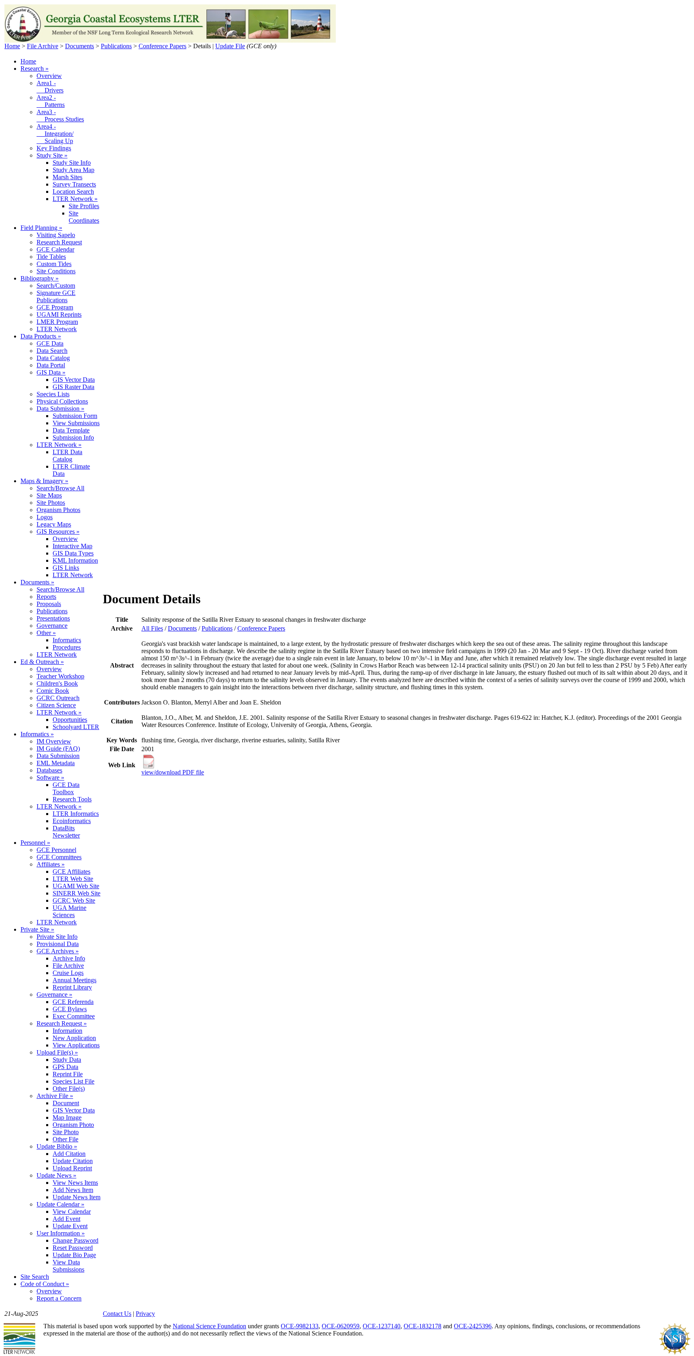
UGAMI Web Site (76, 886)
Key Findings (54, 148)
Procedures (67, 647)
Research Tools (72, 799)
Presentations (53, 618)
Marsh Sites (67, 177)
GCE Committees (59, 857)
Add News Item (73, 1189)
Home (12, 46)
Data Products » (40, 336)
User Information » (61, 1233)
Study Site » (52, 155)
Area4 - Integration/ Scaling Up (55, 133)
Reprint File (68, 1074)
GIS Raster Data (73, 386)
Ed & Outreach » (42, 661)
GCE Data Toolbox (66, 788)
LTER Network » (75, 198)
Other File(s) (69, 1088)
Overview (49, 75)
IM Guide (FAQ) (58, 748)
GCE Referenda (73, 1001)
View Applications (76, 1045)
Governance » (54, 994)
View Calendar (72, 1211)
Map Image (67, 1117)
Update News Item (76, 1197)
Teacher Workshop (60, 676)
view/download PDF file (172, 772)
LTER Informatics (76, 813)
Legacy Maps (54, 524)
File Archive (42, 46)
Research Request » (62, 1023)
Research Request (59, 242)
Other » (46, 632)
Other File (65, 1139)
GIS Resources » (58, 531)
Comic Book (53, 690)
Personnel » (35, 842)
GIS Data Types (73, 553)
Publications (116, 46)
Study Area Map (73, 169)
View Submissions (76, 423)
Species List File (73, 1081)
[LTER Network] (19, 1352)
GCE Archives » (58, 951)
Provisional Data (58, 943)
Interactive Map (72, 546)
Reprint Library (72, 987)
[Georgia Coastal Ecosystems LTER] (170, 40)
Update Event (70, 1226)
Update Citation (73, 1160)
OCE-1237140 (381, 1326)
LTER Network (57, 329)
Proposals (49, 603)
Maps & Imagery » (44, 480)
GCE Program (55, 307)
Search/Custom (56, 285)
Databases (49, 770)
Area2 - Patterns (51, 101)
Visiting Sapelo (56, 234)
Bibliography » (39, 278)
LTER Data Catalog (67, 456)
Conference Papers (162, 46)
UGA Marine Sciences (69, 911)
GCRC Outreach (58, 697)
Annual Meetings (74, 980)
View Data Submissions (68, 1266)
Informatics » (37, 734)
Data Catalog (53, 357)
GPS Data (65, 1066)
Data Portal (51, 365)
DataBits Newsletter (66, 832)
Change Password (75, 1240)
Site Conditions (56, 271)
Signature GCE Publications (56, 296)
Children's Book (57, 683)
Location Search (73, 191)
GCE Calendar (55, 249)
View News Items (75, 1182)
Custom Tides (54, 263)
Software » (50, 777)
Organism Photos (58, 509)
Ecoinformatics (72, 820)
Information (67, 1030)
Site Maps (49, 495)
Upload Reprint (72, 1168)
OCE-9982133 (299, 1326)
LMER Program (57, 321)
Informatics (67, 640)
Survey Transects (74, 184)
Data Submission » (60, 408)
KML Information (75, 560)
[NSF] (675, 1352)
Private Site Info (57, 936)
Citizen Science (56, 705)
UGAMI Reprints (59, 314)
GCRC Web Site (74, 900)
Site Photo (66, 1132)
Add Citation (69, 1153)
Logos (45, 517)
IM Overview (54, 741)
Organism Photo (73, 1124)
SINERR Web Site (76, 893)
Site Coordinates (84, 217)
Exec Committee (74, 1016)
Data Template (71, 430)
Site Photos (51, 502)
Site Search (34, 1276)
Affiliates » (51, 864)
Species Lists (53, 394)
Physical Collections (62, 401)
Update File (230, 46)
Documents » (37, 582)
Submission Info (73, 437)
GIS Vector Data (74, 379)
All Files (152, 628)
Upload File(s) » (57, 1052)
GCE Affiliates (71, 871)
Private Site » (37, 929)
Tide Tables (51, 256)
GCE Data (50, 343)
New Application (74, 1037)
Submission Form (75, 415)
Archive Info (69, 958)
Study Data (67, 1059)
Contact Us (117, 1313)
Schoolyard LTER (76, 726)
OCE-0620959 (340, 1326)
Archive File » (55, 1095)
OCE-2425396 (473, 1326)
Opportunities (70, 719)
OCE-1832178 (422, 1326)
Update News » (56, 1175)
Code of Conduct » (44, 1283)
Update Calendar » (60, 1204)
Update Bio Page (74, 1255)
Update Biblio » (57, 1146)
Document (66, 1103)
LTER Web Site (73, 878)
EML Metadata (56, 763)
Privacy (145, 1313)
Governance (52, 625)
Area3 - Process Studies (60, 116)
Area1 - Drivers (50, 87)
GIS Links (66, 567)
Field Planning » (41, 227)
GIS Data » (51, 372)
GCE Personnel (56, 849)
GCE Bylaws (70, 1009)
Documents (79, 46)
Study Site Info (72, 162)
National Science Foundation (209, 1326)
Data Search (52, 350)
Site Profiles (84, 206)
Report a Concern (59, 1298)
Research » (34, 68)
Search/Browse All (60, 488)
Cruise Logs (68, 972)
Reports (46, 596)
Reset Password (73, 1247)
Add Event (66, 1218)
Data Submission (58, 755)
